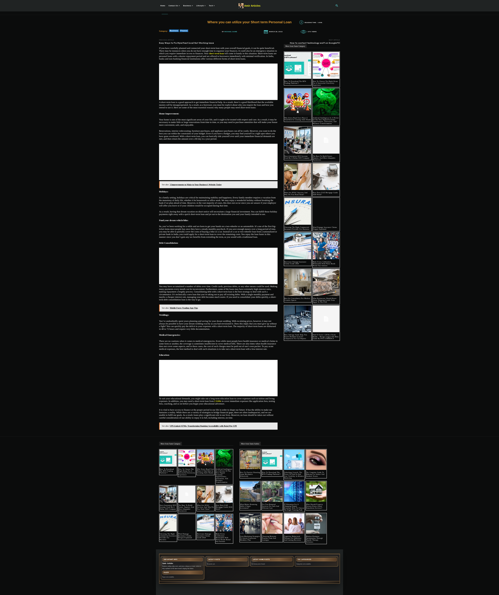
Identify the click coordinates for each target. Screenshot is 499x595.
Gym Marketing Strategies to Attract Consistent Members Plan (250, 538)
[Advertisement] (218, 82)
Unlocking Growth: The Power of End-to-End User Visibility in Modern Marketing (294, 475)
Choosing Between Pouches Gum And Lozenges (269, 538)
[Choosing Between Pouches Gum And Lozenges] (272, 523)
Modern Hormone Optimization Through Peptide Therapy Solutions (314, 539)
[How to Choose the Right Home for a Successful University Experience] (326, 65)
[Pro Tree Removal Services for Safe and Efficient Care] (272, 491)
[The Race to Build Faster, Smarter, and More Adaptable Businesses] (326, 140)
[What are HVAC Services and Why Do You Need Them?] (297, 176)
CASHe (217, 401)
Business (174, 31)
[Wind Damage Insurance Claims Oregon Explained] (326, 211)
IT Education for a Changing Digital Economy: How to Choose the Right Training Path (294, 507)
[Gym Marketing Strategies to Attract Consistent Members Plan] (250, 523)
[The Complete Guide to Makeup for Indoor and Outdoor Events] (316, 460)
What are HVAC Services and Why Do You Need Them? (295, 193)
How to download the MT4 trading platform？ (295, 82)
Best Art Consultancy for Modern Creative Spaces (297, 299)
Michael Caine (230, 31)
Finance (184, 31)
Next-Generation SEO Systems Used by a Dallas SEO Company (297, 157)
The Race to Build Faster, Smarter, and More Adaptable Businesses (324, 158)
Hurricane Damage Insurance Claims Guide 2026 (295, 263)
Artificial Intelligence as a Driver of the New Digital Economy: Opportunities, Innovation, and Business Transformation (326, 120)
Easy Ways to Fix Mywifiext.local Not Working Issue (186, 43)
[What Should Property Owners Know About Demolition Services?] (316, 491)
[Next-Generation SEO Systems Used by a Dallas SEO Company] (297, 140)
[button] (337, 6)
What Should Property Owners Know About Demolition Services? (314, 506)
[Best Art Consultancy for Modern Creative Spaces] (297, 282)
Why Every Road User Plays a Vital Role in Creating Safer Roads (297, 119)
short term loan (216, 53)
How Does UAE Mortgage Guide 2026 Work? (224, 507)
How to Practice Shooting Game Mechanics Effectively (250, 474)
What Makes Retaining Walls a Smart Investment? (248, 506)
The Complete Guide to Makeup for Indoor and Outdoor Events (315, 474)
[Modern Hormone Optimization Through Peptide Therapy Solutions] (316, 523)
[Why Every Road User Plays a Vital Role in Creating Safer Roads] (297, 102)
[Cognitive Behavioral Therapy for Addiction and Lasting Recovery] (294, 523)
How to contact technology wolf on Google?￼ (315, 43)
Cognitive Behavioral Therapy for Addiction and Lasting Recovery (293, 538)
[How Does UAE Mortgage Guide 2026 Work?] (326, 176)
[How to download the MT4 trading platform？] (297, 65)
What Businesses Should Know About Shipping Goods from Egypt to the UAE (325, 300)
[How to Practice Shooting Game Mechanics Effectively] (250, 460)
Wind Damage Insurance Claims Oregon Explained (325, 228)
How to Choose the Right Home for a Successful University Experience (325, 83)
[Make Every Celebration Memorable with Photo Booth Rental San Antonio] (326, 246)
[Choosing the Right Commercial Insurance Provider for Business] (297, 211)
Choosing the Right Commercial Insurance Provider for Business (296, 228)
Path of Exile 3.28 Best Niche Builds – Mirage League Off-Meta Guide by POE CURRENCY (326, 336)
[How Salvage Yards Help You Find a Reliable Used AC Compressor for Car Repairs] (297, 319)
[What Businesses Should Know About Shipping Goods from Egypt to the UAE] (326, 282)
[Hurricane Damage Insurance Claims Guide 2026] (297, 246)
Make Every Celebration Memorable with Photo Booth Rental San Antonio (324, 264)
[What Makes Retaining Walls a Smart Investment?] (250, 491)
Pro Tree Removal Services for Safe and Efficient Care (270, 506)
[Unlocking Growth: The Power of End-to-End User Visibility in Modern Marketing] (294, 460)
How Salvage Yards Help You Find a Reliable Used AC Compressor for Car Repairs (295, 336)
